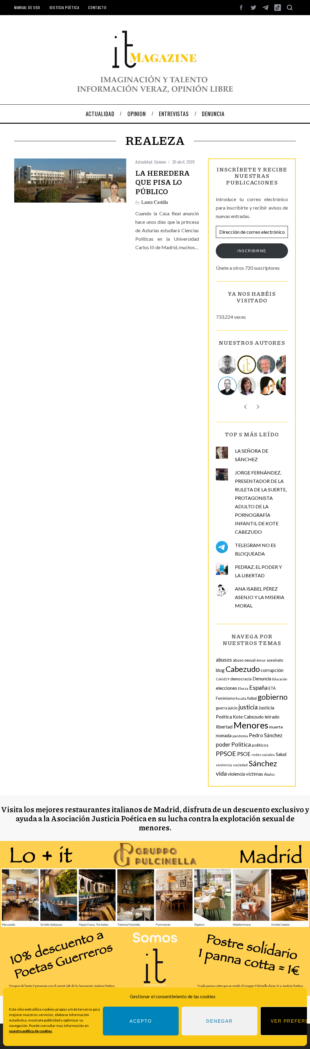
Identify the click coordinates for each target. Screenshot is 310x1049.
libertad (224, 726)
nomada (224, 735)
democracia (241, 678)
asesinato (275, 660)
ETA (272, 688)
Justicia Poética (64, 7)
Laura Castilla (154, 202)
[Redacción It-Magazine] (247, 364)
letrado (272, 716)
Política (241, 744)
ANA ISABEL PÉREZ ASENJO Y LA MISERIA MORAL (259, 597)
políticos (260, 745)
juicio (233, 707)
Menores (250, 725)
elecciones (226, 688)
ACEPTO (141, 1021)
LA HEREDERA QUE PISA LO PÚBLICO (162, 182)
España (258, 687)
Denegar (219, 1021)
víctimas (254, 774)
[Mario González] (266, 364)
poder (223, 744)
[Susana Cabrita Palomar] (247, 385)
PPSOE (226, 753)
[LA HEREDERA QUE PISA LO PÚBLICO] (70, 180)
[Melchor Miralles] (227, 364)
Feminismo (225, 698)
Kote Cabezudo (248, 716)
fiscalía (241, 698)
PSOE (244, 754)
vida (221, 773)
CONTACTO (97, 7)
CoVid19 (222, 679)
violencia (236, 774)
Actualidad (143, 161)
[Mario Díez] (227, 385)
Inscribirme (251, 251)
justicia (248, 707)
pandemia (240, 736)
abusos (224, 659)
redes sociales (263, 755)
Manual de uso (27, 7)
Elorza (243, 688)
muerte (276, 726)
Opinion (160, 161)
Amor (261, 660)
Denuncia (261, 678)
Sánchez (263, 763)
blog (220, 670)
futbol (252, 698)
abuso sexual (244, 660)
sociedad (240, 765)
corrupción (272, 670)
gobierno (273, 696)
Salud (281, 754)
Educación (279, 679)
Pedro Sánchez (265, 735)
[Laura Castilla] (266, 385)
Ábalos (269, 774)
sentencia (224, 765)
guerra (221, 708)
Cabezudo (243, 669)
